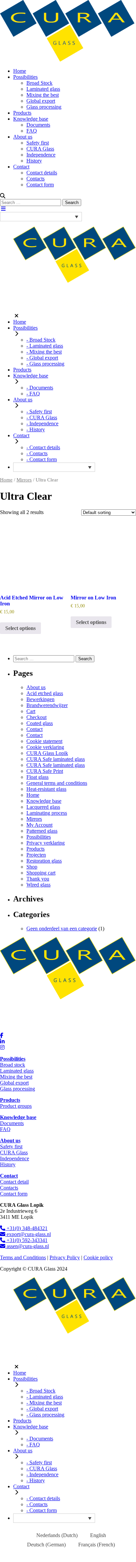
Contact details (41, 172)
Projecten (36, 855)
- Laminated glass (44, 346)
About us (22, 137)
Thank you (37, 879)
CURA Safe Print (44, 771)
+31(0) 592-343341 (26, 1240)
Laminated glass (43, 89)
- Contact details (43, 447)
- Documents (39, 387)
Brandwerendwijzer (47, 705)
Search (72, 202)
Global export (40, 101)
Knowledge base (30, 119)
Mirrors (24, 479)
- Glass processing (45, 363)
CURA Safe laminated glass (55, 759)
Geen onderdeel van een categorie (61, 928)
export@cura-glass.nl (28, 1234)
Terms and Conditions (23, 1257)
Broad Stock (39, 83)
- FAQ (33, 393)
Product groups (16, 1106)
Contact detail (14, 1182)
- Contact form (41, 459)
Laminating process (46, 813)
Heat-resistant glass (46, 789)
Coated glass (39, 723)
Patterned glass (41, 831)
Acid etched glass (44, 693)
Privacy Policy (65, 1257)
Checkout (36, 717)
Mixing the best (42, 95)
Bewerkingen (40, 699)
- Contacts (37, 453)
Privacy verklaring (45, 843)
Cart (30, 711)
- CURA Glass (41, 417)
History (34, 160)
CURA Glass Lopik (47, 753)
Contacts (35, 178)
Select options (20, 628)
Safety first (37, 143)
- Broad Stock (40, 340)
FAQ (31, 131)
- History (35, 429)
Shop (31, 867)
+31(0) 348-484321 (26, 1228)
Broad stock (12, 1065)
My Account (39, 825)
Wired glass (38, 884)
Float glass (37, 777)
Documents (38, 125)
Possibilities (25, 77)
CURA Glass (40, 149)
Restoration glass (44, 861)
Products (22, 113)
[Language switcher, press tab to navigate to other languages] (41, 216)
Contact (21, 166)
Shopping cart (40, 873)
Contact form (40, 184)
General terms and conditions (56, 783)
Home (19, 71)
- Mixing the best (44, 352)
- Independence (42, 423)
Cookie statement (44, 741)
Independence (40, 154)
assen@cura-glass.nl (27, 1246)
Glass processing (43, 107)
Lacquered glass (43, 807)
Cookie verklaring (45, 747)
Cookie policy (98, 1257)
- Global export (42, 358)
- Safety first (39, 411)
